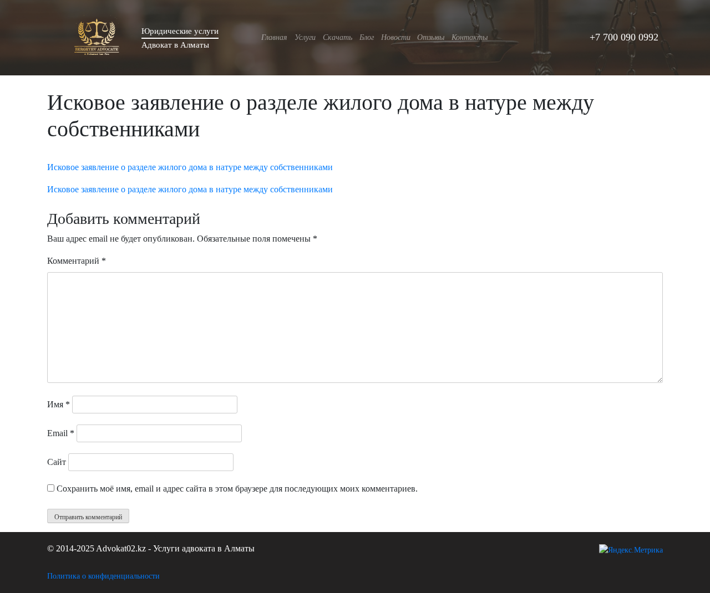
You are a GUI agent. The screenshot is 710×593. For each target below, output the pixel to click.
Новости (395, 37)
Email (60, 433)
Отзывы (430, 37)
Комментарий (76, 260)
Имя (58, 404)
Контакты (470, 37)
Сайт (56, 462)
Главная (274, 37)
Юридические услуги (180, 31)
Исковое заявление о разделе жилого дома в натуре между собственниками (190, 167)
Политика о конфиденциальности (103, 576)
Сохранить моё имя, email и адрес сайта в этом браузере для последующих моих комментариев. (237, 488)
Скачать (337, 37)
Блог (366, 37)
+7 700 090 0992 (624, 37)
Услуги (305, 37)
